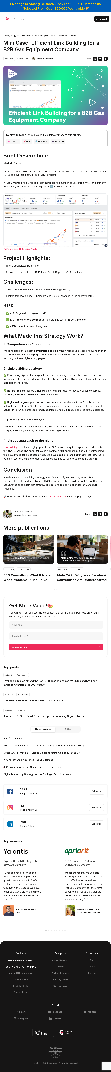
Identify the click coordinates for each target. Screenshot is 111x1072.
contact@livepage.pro (20, 973)
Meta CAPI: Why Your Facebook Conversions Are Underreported (82, 577)
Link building (10, 447)
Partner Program (60, 973)
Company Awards (60, 979)
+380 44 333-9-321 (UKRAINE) (20, 966)
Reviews (91, 973)
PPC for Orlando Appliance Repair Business (28, 759)
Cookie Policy (20, 979)
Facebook (57, 1012)
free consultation (57, 496)
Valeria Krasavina (44, 58)
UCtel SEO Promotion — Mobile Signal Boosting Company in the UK (41, 752)
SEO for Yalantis (12, 738)
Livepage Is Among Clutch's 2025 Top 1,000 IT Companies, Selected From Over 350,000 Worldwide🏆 (56, 6)
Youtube (91, 1012)
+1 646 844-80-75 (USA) (20, 960)
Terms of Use (20, 992)
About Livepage (60, 960)
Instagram (22, 1018)
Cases (92, 966)
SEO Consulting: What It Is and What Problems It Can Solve (27, 577)
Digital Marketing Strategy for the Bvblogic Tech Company (37, 774)
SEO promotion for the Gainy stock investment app (32, 767)
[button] (54, 589)
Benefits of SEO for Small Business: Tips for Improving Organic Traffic (44, 716)
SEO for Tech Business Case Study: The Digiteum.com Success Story (43, 745)
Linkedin (57, 1018)
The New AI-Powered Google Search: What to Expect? (35, 700)
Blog (91, 960)
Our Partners (60, 986)
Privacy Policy (20, 985)
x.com (22, 1012)
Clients (60, 966)
